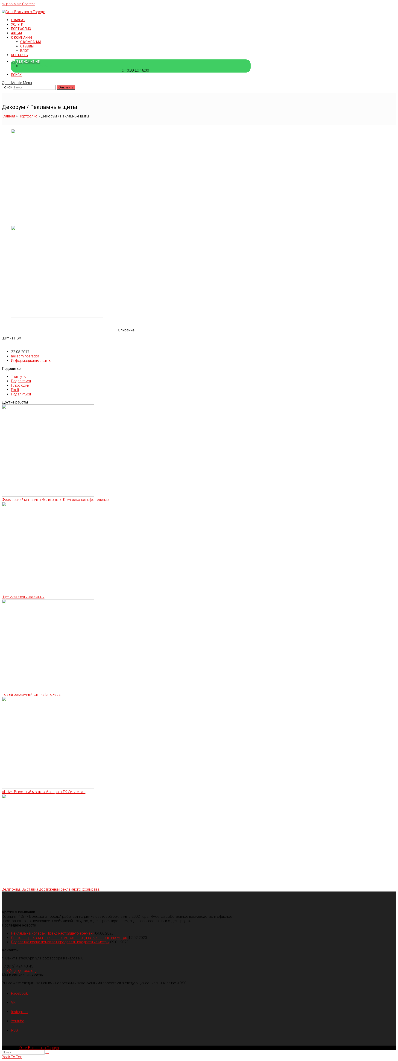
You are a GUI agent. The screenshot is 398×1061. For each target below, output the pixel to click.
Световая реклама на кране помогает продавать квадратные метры (69, 937)
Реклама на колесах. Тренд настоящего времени (52, 933)
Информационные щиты (31, 360)
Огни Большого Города (39, 1048)
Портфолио (28, 116)
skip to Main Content (18, 4)
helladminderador (25, 356)
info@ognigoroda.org (19, 970)
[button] (18, 376)
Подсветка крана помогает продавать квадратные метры (60, 942)
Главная (8, 116)
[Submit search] (47, 1053)
